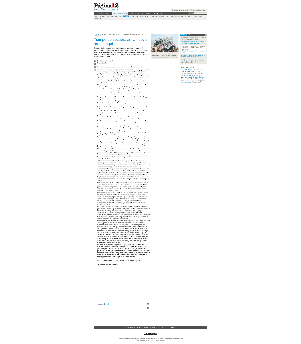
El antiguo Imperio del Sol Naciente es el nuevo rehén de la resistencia (193, 56)
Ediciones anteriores (181, 10)
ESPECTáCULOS (136, 16)
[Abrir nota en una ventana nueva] (95, 62)
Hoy (118, 10)
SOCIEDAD (118, 16)
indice (189, 34)
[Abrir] (127, 13)
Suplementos (154, 327)
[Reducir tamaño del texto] (95, 67)
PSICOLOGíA (153, 16)
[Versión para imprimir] (95, 70)
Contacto (173, 327)
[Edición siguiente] (96, 10)
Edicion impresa (142, 327)
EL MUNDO (126, 16)
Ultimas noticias (129, 327)
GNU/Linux (160, 340)
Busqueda (165, 327)
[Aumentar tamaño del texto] (95, 65)
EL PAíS (102, 16)
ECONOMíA (110, 16)
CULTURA (145, 16)
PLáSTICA (170, 16)
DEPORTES (162, 16)
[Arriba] (148, 308)
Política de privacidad (157, 338)
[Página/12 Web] (106, 8)
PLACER (190, 16)
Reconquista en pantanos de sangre (192, 41)
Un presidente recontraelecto (190, 43)
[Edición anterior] (94, 10)
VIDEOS (183, 16)
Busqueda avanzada (199, 10)
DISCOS (177, 16)
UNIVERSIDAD (198, 16)
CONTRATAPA (98, 18)
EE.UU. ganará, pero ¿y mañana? (192, 61)
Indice (97, 16)
